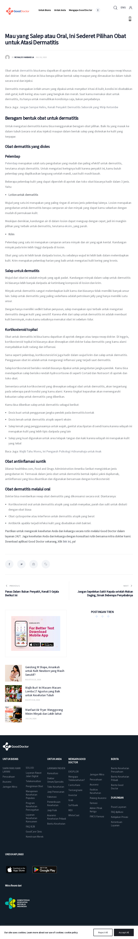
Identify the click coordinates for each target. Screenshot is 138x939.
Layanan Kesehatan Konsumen (31, 818)
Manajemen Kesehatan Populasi (32, 795)
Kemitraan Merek (34, 836)
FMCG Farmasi (97, 816)
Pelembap (11, 163)
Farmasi (93, 803)
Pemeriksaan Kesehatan (53, 803)
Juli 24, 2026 (30, 718)
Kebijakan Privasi (119, 817)
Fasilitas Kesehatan (95, 791)
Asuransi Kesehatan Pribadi (56, 817)
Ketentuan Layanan (116, 823)
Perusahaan (9, 776)
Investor (72, 795)
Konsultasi (52, 773)
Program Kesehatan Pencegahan (32, 806)
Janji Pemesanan (55, 791)
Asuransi (7, 781)
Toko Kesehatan (55, 786)
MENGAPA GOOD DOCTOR (77, 760)
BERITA (115, 759)
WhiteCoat (73, 815)
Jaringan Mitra (10, 786)
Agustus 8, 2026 (32, 700)
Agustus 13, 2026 (33, 679)
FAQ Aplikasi (117, 811)
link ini (67, 541)
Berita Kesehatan (56, 823)
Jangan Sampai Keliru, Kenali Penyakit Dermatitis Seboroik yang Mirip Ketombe (68, 107)
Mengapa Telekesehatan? (76, 778)
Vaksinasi (52, 796)
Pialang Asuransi (98, 798)
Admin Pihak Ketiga (96, 809)
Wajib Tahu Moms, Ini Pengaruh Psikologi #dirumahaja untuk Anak (60, 451)
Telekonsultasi (33, 781)
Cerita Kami (74, 785)
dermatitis (26, 70)
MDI (70, 810)
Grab (70, 800)
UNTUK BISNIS (10, 759)
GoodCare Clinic (34, 831)
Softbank (73, 805)
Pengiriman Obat (34, 786)
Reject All (103, 932)
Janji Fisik (52, 810)
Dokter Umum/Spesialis (55, 780)
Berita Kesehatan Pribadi (120, 778)
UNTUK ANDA (54, 759)
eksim (68, 226)
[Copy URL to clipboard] (46, 564)
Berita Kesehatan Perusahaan (120, 770)
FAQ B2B (30, 826)
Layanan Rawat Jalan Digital (34, 774)
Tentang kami (75, 790)
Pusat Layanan (118, 806)
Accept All (124, 932)
